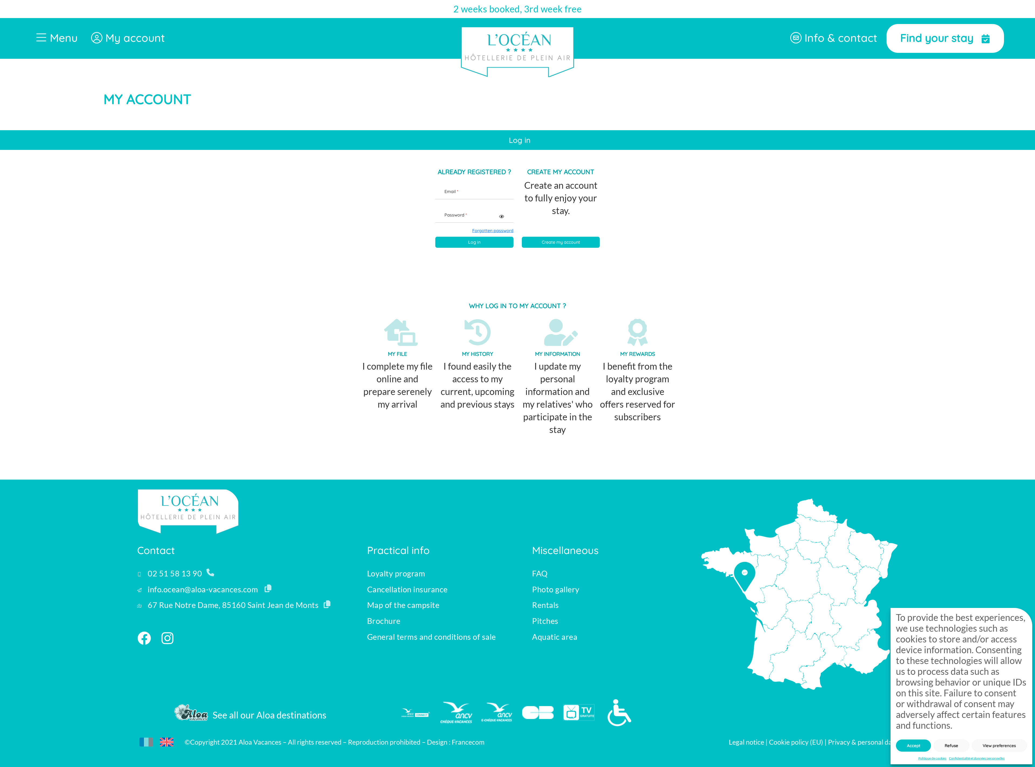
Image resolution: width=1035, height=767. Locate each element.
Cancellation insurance (407, 589)
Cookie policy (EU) (796, 742)
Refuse (951, 745)
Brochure (384, 620)
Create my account (561, 242)
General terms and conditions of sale (431, 636)
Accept (913, 745)
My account (133, 37)
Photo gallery (555, 589)
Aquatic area (554, 636)
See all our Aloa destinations (269, 715)
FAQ (540, 573)
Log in (474, 242)
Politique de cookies (932, 758)
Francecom (468, 742)
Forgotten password (492, 230)
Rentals (545, 605)
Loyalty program (396, 573)
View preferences (999, 745)
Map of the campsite (403, 605)
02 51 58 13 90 (174, 573)
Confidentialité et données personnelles (977, 758)
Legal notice (746, 742)
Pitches (545, 620)
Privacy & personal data (863, 742)
